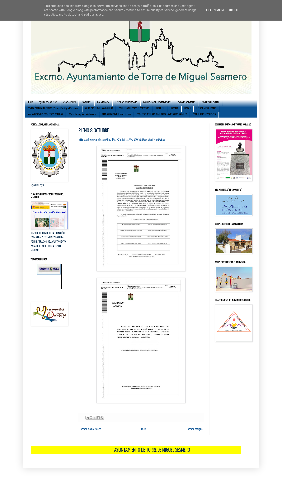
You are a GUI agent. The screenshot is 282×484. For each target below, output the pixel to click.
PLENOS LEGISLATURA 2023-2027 (116, 114)
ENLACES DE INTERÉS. (187, 102)
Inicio (143, 429)
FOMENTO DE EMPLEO (210, 102)
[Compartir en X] (94, 418)
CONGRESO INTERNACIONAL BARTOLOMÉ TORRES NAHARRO (162, 114)
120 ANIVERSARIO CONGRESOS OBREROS (45, 114)
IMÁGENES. (159, 108)
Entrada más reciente (90, 429)
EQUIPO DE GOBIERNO (48, 102)
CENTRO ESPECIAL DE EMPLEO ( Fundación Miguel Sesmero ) (53, 108)
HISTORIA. (174, 108)
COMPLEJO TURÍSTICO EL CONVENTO (134, 108)
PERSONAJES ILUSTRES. (206, 108)
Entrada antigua (195, 429)
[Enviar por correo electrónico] (87, 418)
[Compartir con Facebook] (98, 418)
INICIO (30, 102)
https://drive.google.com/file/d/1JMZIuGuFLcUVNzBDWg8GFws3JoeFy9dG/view (122, 140)
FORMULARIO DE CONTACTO (204, 114)
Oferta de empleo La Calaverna (82, 114)
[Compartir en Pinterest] (102, 418)
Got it (234, 10)
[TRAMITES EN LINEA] (49, 266)
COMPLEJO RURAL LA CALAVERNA (99, 108)
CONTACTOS (87, 102)
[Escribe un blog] (91, 418)
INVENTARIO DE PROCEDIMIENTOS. (157, 102)
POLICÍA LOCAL (103, 102)
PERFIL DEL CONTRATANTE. (126, 102)
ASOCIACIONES (69, 102)
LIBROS (187, 108)
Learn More (215, 10)
